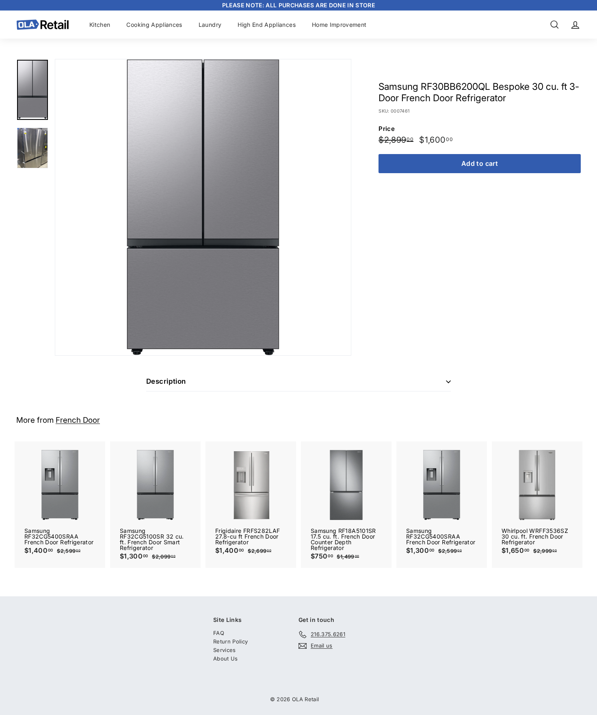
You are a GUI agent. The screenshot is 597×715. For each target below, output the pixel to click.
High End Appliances (267, 24)
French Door (78, 420)
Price (387, 129)
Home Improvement (339, 24)
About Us (225, 658)
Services (224, 650)
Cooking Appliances (154, 24)
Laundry (210, 24)
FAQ (218, 633)
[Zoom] (203, 207)
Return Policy (230, 641)
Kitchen (99, 24)
